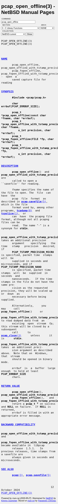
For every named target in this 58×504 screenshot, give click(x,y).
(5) (33, 201)
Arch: (45, 25)
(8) (24, 210)
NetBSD (49, 498)
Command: (7, 19)
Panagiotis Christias (47, 501)
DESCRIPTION (9, 165)
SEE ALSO (7, 469)
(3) (11, 335)
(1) (9, 213)
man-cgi (31, 501)
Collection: (8, 31)
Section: (7, 25)
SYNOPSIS (7, 91)
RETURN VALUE (10, 386)
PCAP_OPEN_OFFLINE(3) (16, 492)
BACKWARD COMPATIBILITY (18, 424)
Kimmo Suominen (9, 501)
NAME (4, 58)
